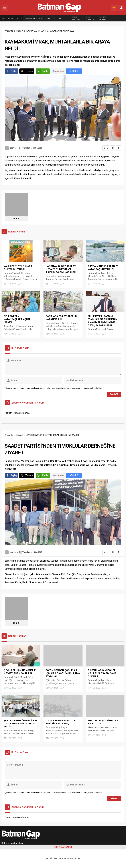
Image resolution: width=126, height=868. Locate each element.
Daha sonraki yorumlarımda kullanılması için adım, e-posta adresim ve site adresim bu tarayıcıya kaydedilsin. (55, 388)
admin (13, 148)
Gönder (45, 71)
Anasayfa (9, 31)
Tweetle (29, 71)
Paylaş (14, 71)
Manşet (19, 31)
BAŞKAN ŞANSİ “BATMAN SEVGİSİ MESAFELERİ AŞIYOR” (48, 18)
